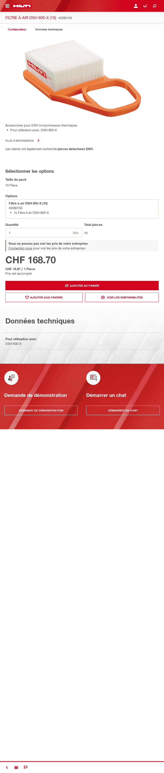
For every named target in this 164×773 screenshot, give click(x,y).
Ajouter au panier (84, 285)
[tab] (17, 29)
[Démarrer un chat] (25, 767)
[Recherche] (154, 6)
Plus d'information (19, 140)
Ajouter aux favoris (46, 297)
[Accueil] (22, 6)
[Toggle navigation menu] (7, 6)
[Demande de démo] (16, 767)
